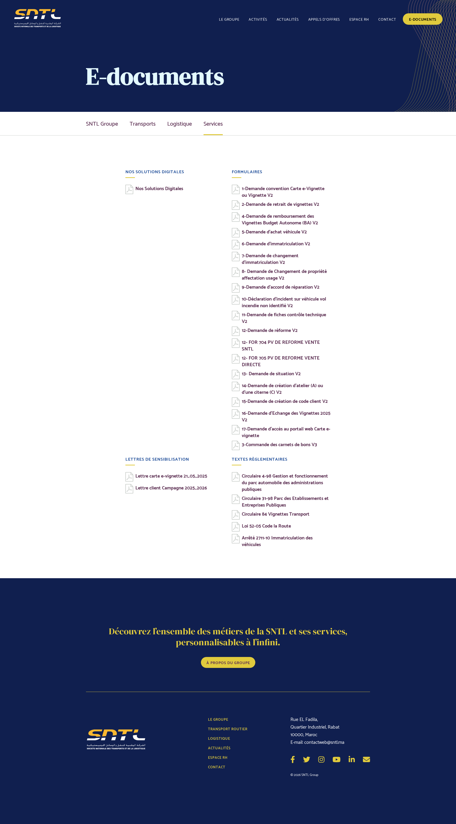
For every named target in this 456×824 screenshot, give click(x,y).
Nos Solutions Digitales (159, 188)
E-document (422, 19)
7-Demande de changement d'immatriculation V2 (270, 258)
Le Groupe (229, 19)
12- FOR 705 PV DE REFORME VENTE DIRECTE (281, 360)
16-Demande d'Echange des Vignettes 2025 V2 (286, 416)
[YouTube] (336, 759)
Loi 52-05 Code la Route (266, 525)
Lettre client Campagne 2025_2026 (171, 487)
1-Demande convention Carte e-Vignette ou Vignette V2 (283, 191)
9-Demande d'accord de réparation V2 (280, 286)
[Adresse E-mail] (366, 759)
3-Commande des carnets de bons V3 (279, 444)
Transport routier (227, 728)
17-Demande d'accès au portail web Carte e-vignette (286, 431)
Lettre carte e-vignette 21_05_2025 (171, 475)
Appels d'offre (324, 19)
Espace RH (359, 19)
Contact (387, 19)
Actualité (288, 19)
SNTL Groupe (102, 123)
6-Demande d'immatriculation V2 (276, 243)
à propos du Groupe (228, 662)
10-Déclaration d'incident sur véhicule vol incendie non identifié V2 (284, 301)
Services (213, 123)
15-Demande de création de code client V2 (285, 400)
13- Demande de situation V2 (271, 373)
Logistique (179, 123)
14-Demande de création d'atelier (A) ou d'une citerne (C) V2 (282, 388)
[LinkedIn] (352, 759)
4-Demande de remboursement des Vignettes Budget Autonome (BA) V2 (280, 219)
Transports (143, 123)
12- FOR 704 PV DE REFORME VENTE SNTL (281, 345)
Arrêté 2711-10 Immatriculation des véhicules (277, 540)
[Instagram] (321, 759)
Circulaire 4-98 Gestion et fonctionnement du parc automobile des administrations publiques (285, 482)
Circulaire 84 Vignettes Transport (275, 513)
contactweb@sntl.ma (324, 742)
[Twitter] (306, 759)
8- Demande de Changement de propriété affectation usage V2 (284, 274)
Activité (258, 19)
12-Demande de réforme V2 (270, 329)
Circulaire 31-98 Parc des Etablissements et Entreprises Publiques (285, 501)
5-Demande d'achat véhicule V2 (274, 231)
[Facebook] (292, 759)
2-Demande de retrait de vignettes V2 (280, 203)
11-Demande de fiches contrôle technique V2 (284, 317)
